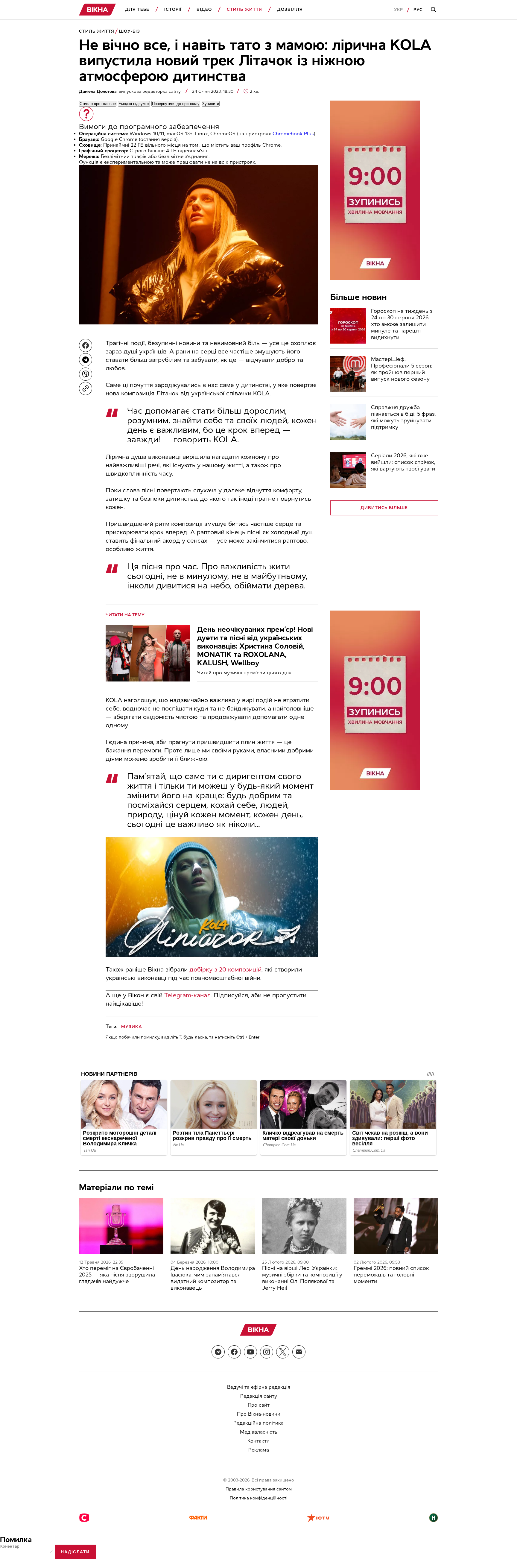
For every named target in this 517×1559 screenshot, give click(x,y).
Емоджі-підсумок (133, 103)
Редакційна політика (258, 1423)
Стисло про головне (98, 103)
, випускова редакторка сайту (130, 91)
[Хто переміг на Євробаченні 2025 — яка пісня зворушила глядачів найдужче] (121, 1226)
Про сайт (259, 1405)
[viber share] (85, 374)
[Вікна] (97, 9)
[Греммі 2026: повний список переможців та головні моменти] (396, 1226)
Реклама (258, 1450)
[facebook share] (85, 345)
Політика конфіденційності (258, 1498)
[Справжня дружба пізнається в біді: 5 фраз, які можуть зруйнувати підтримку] (348, 422)
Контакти (258, 1441)
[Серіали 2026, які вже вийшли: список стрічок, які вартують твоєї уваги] (348, 470)
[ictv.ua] (318, 1518)
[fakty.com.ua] (198, 1518)
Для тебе (137, 9)
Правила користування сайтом (259, 1489)
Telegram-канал (187, 995)
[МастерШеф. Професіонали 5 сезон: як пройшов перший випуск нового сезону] (348, 374)
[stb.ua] (84, 1518)
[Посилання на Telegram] (218, 1351)
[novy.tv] (433, 1518)
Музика (131, 1026)
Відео (204, 9)
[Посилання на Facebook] (234, 1351)
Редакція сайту (258, 1396)
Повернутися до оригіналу (176, 103)
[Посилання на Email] (298, 1351)
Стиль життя (244, 9)
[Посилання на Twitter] (282, 1351)
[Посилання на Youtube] (250, 1351)
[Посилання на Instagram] (266, 1351)
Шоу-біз (129, 31)
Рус (418, 9)
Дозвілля (290, 9)
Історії (173, 9)
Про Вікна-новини (258, 1414)
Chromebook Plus (293, 133)
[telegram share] (85, 359)
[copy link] (85, 388)
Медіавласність (258, 1432)
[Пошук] (434, 9)
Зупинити (210, 103)
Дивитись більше (384, 507)
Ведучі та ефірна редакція (258, 1387)
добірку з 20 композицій (225, 969)
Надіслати (75, 1551)
